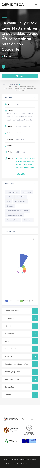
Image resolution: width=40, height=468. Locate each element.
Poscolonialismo (12, 192)
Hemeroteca (13, 84)
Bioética (10, 206)
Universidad (27, 192)
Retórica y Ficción (13, 220)
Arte (8, 201)
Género (8, 395)
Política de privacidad (12, 464)
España (7, 56)
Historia (9, 197)
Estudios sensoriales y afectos (17, 211)
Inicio (4, 84)
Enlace (21, 76)
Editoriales (27, 220)
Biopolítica (21, 197)
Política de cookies (26, 464)
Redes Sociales (20, 201)
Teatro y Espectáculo (14, 215)
